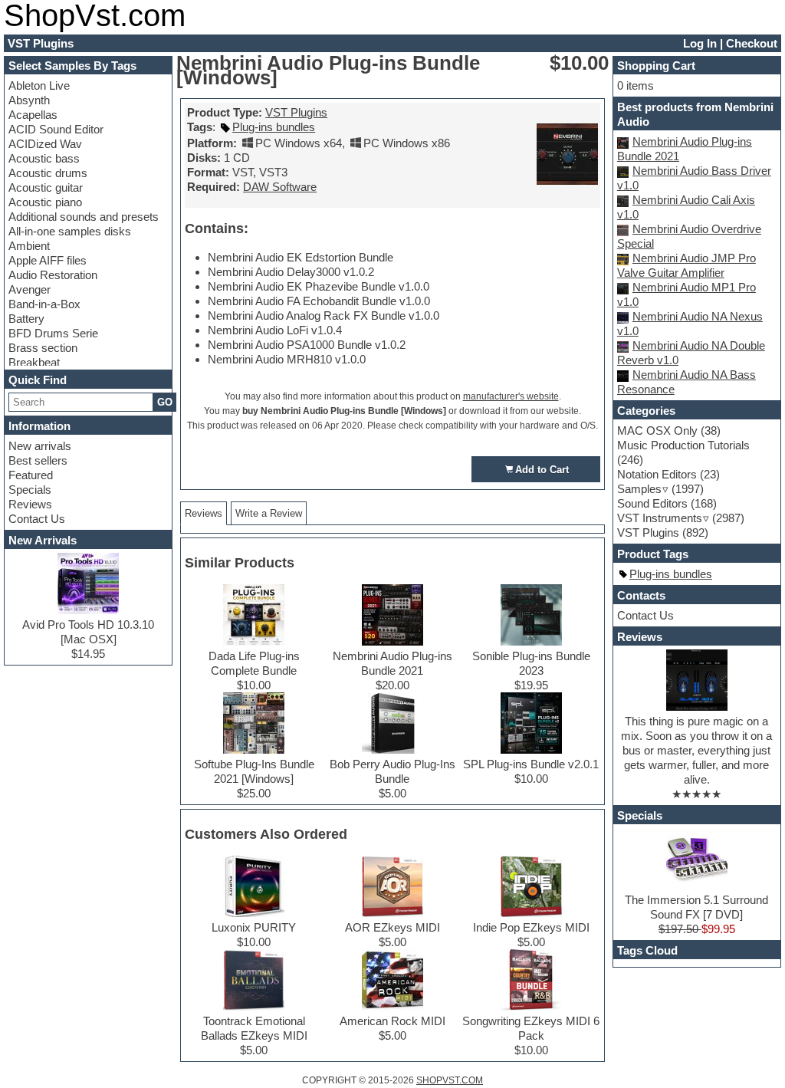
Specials (29, 489)
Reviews (30, 504)
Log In (700, 43)
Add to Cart (542, 469)
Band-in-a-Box (44, 304)
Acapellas (32, 114)
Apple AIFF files (47, 260)
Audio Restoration (52, 274)
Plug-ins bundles (273, 126)
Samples (639, 488)
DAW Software (280, 186)
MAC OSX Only (657, 430)
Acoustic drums (47, 172)
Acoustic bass (44, 158)
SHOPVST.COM (449, 1080)
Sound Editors (652, 503)
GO (164, 402)
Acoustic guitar (45, 187)
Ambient (29, 245)
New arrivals (39, 445)
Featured (30, 475)
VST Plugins (296, 112)
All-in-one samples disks (69, 231)
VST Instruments (659, 517)
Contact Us (36, 518)
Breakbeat (34, 362)
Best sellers (37, 460)
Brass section (42, 347)
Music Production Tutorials (683, 445)
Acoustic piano (45, 202)
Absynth (29, 100)
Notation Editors (657, 474)
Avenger (29, 289)
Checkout (751, 43)
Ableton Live (39, 85)
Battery (26, 318)
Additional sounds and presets (83, 216)
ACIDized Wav (45, 143)
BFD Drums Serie (53, 333)
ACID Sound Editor (55, 129)
